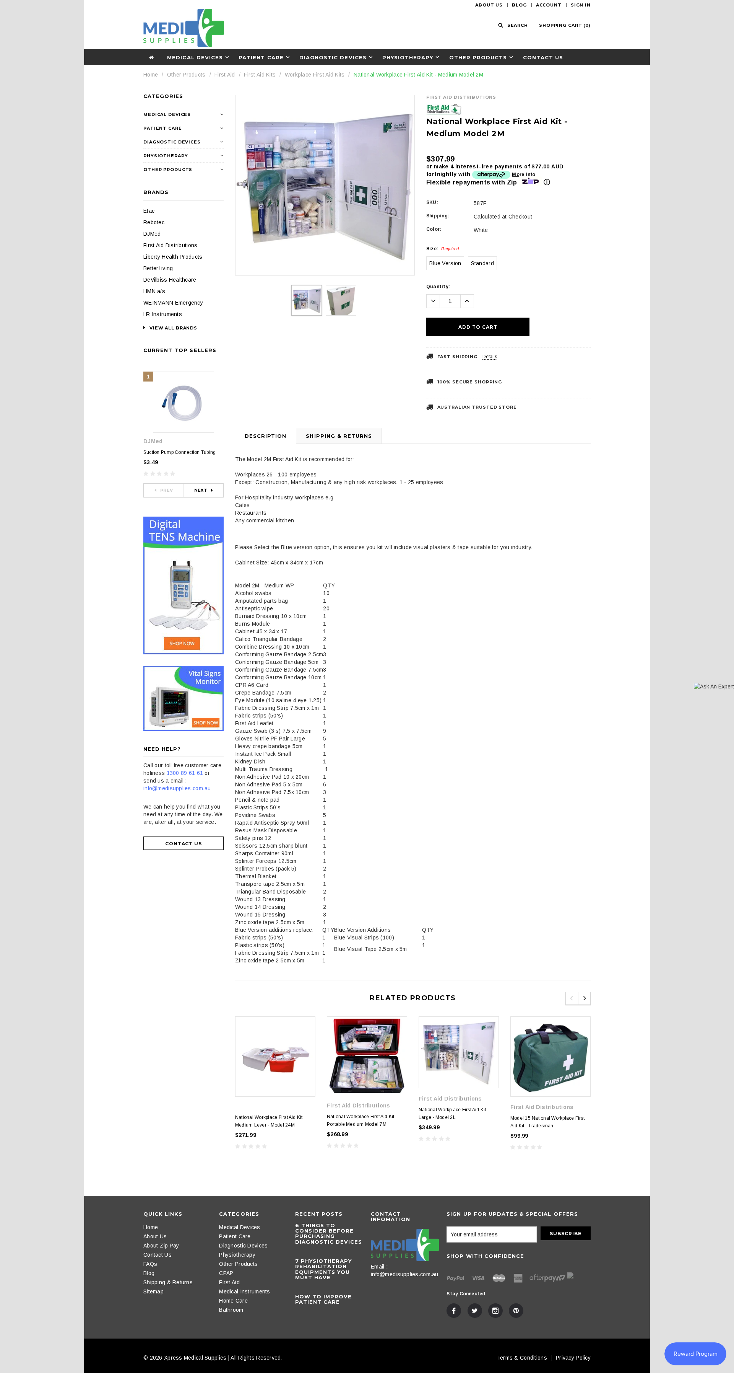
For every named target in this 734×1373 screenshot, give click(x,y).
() (565, 25)
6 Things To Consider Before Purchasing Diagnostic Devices (328, 1233)
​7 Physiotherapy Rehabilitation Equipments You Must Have (323, 1269)
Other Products (478, 57)
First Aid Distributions (170, 245)
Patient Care (261, 57)
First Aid (224, 75)
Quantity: (438, 286)
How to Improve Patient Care (323, 1299)
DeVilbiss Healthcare (169, 280)
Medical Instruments (244, 1291)
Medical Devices (195, 57)
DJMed (152, 234)
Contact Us (543, 57)
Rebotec (153, 222)
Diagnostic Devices (333, 57)
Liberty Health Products (172, 257)
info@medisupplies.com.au (177, 788)
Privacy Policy (573, 1358)
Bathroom (231, 1310)
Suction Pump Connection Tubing (179, 452)
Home (150, 75)
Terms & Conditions (522, 1358)
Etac (148, 211)
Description (265, 436)
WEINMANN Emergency (173, 303)
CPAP (226, 1273)
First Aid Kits (260, 75)
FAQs (150, 1264)
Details (489, 356)
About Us (489, 5)
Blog (519, 5)
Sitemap (153, 1291)
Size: (442, 248)
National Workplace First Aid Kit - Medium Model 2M (418, 75)
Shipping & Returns (339, 436)
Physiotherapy (408, 57)
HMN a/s (154, 291)
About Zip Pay (161, 1246)
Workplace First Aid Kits (315, 75)
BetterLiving (158, 268)
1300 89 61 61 (185, 773)
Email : (379, 1267)
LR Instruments (162, 314)
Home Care (233, 1301)
